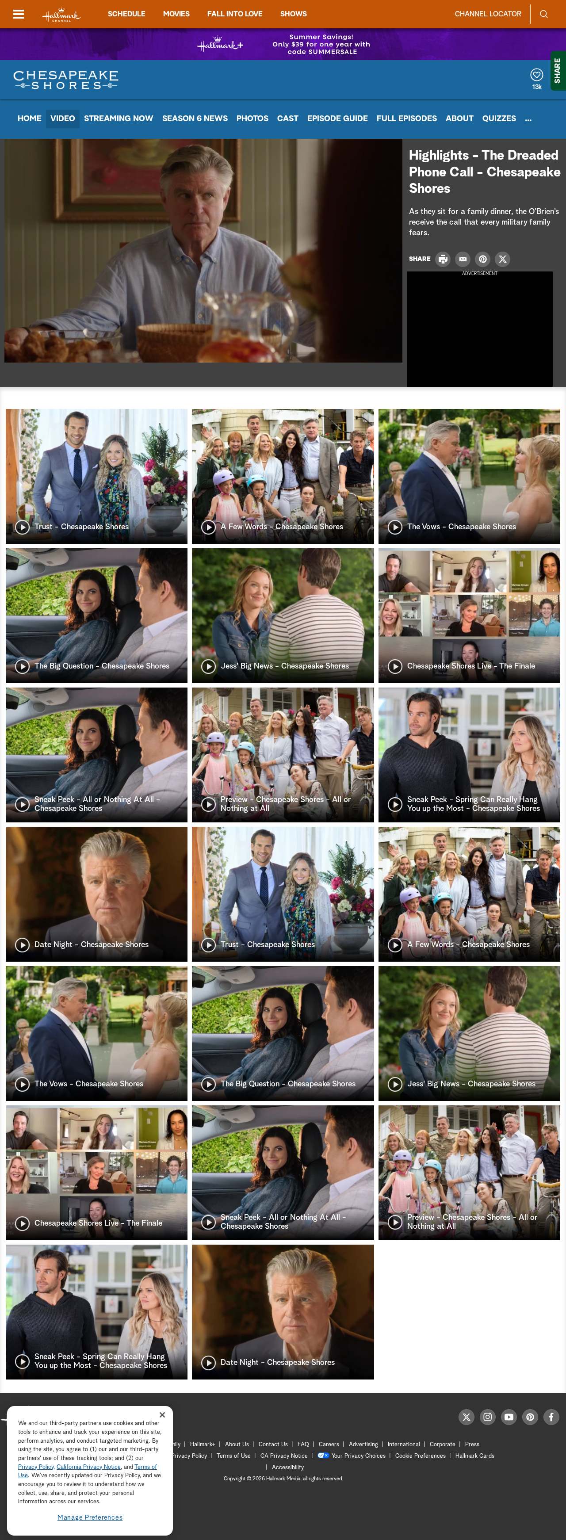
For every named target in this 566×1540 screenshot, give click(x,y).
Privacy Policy (189, 1456)
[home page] (61, 14)
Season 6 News (195, 119)
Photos (252, 119)
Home (30, 119)
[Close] (162, 1415)
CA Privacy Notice (284, 1456)
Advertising (363, 1445)
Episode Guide (337, 119)
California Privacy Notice (89, 1467)
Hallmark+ (202, 1445)
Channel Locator (488, 14)
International (404, 1445)
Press (472, 1445)
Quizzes (499, 119)
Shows (293, 14)
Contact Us (273, 1445)
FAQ (303, 1445)
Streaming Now (118, 119)
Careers (329, 1445)
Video (62, 119)
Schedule (126, 14)
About (460, 119)
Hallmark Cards (474, 1456)
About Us (237, 1445)
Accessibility (288, 1468)
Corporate (442, 1445)
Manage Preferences (90, 1517)
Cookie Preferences (420, 1456)
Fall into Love (235, 14)
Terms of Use (234, 1456)
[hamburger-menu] (18, 14)
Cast (287, 119)
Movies (176, 14)
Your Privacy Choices (359, 1456)
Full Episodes (407, 119)
